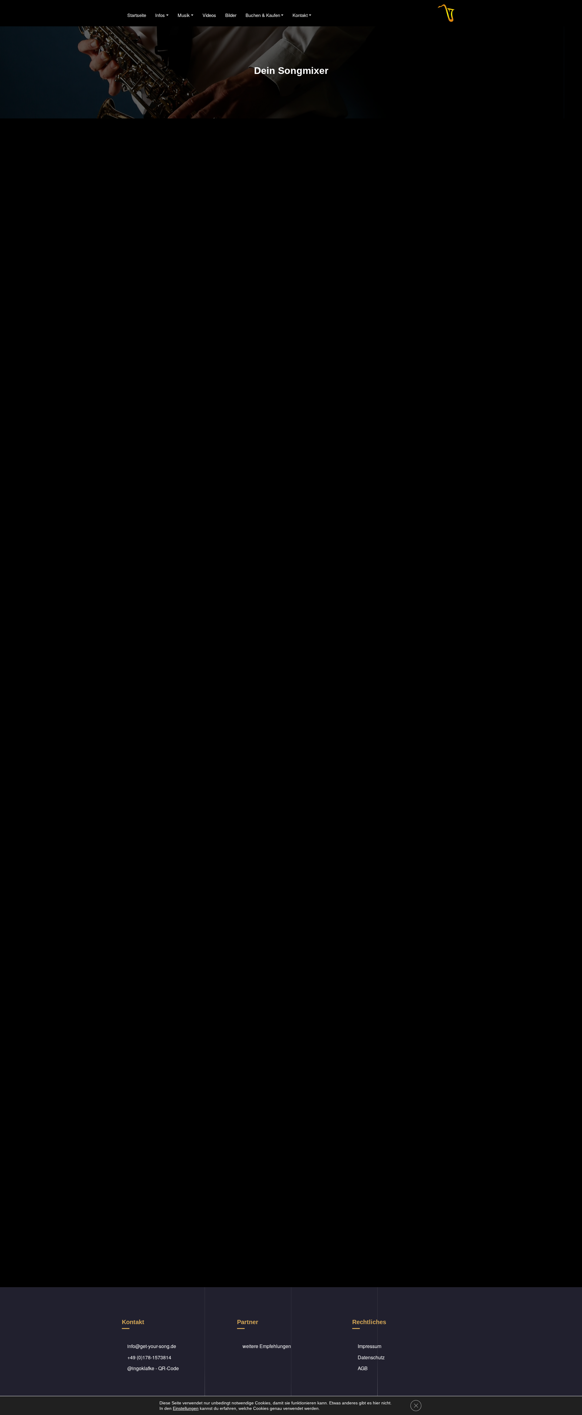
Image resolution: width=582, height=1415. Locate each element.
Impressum (369, 1346)
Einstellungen (186, 1408)
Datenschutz (371, 1357)
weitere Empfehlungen (266, 1346)
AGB (363, 1368)
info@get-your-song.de (151, 1346)
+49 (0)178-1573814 (149, 1357)
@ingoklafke (140, 1368)
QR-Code (168, 1368)
